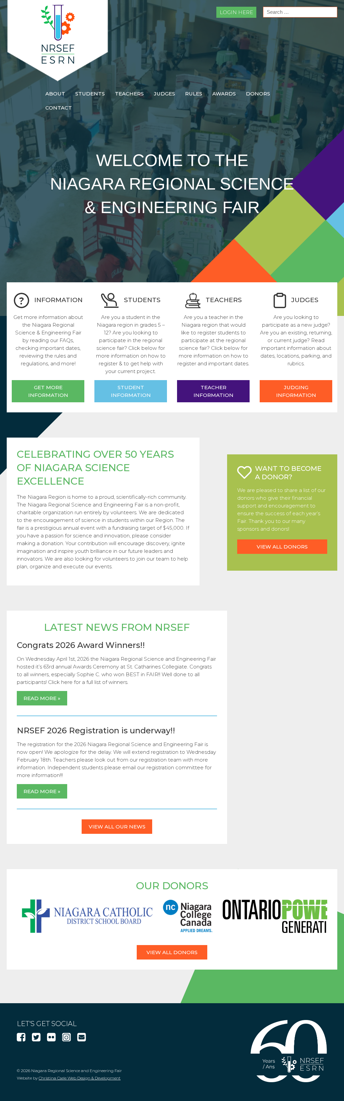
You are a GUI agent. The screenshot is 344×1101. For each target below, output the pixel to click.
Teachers (129, 93)
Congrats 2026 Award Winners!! (81, 645)
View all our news (117, 826)
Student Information (131, 391)
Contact (58, 108)
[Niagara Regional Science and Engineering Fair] (58, 79)
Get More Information (48, 391)
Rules (193, 93)
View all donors (282, 546)
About (55, 93)
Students (90, 93)
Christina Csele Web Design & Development (80, 1077)
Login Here (236, 12)
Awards (224, 93)
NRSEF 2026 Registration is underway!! (96, 730)
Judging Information (296, 391)
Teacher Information (213, 391)
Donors (258, 93)
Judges (164, 93)
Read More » (42, 698)
